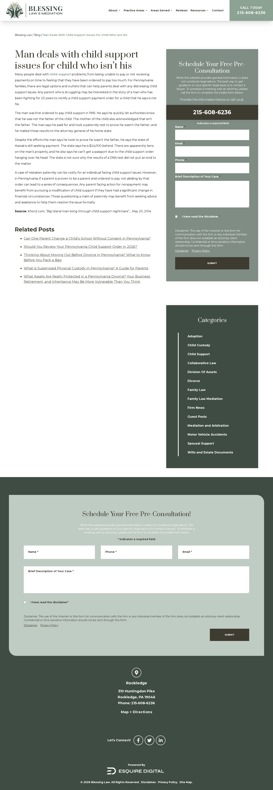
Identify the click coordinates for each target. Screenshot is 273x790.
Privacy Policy (201, 250)
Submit (212, 263)
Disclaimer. (149, 782)
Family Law (197, 390)
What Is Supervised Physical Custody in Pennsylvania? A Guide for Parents (86, 268)
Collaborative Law (202, 363)
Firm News (196, 408)
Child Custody (199, 345)
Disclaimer (182, 250)
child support (60, 74)
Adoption (195, 336)
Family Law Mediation (205, 399)
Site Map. (186, 782)
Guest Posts (197, 416)
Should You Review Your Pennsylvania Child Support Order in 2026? (80, 247)
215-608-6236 (251, 10)
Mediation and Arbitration (208, 425)
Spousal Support (201, 443)
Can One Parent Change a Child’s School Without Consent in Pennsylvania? (87, 238)
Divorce (194, 381)
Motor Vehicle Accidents (207, 434)
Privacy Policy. (168, 782)
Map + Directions (136, 712)
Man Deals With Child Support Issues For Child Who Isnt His (85, 35)
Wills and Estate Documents (210, 452)
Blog (37, 35)
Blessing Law (23, 35)
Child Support (199, 354)
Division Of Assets (202, 372)
